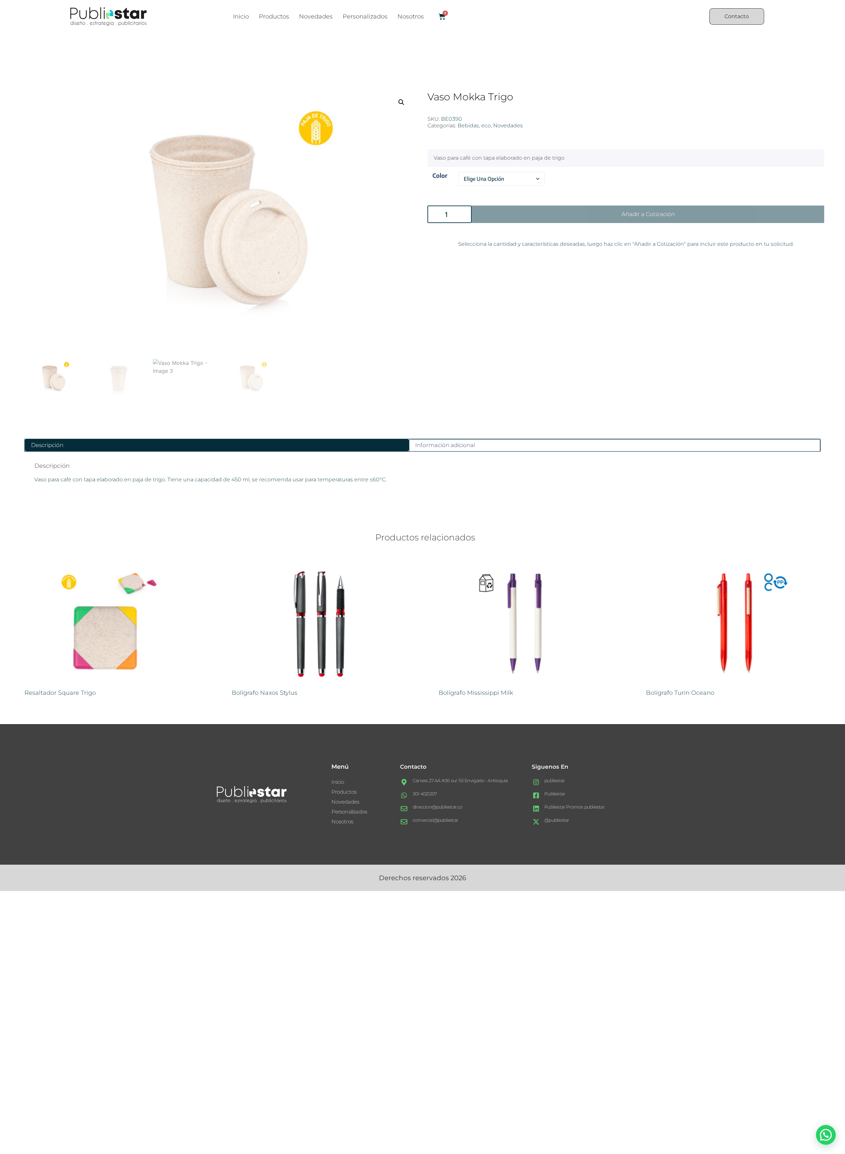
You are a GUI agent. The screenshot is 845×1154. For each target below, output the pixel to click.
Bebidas (468, 125)
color (439, 175)
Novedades (316, 16)
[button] (401, 102)
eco (486, 125)
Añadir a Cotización (648, 214)
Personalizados (365, 16)
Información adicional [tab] (445, 445)
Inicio (241, 16)
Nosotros (410, 16)
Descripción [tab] (47, 445)
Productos (274, 16)
